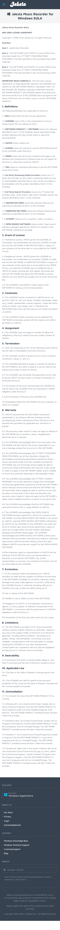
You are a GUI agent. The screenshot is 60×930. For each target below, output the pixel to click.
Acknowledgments (12, 825)
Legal (6, 821)
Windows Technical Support (16, 845)
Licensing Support (12, 849)
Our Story (8, 812)
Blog (6, 853)
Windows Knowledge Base (16, 841)
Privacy (7, 816)
